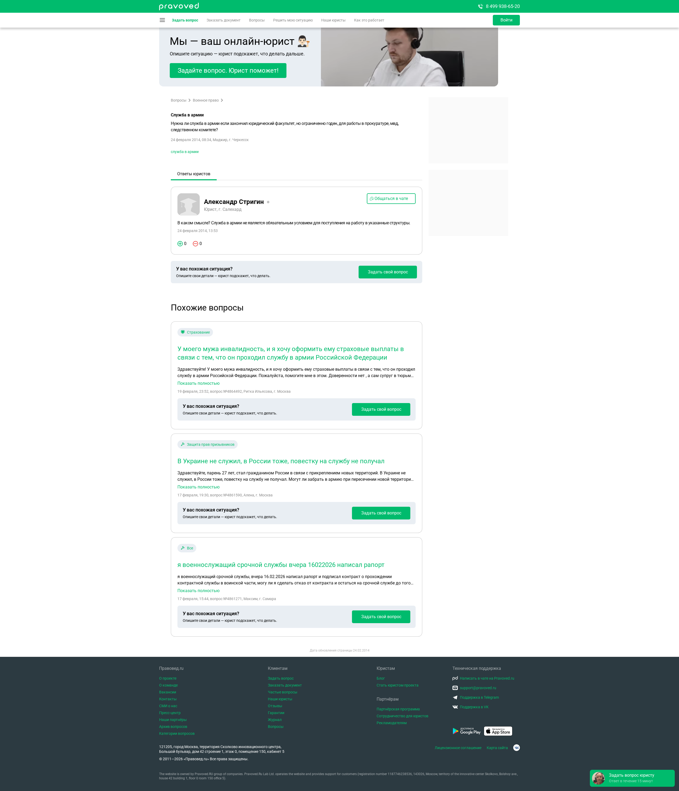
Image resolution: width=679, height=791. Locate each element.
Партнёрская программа (398, 709)
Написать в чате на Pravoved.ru (487, 678)
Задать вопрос (185, 20)
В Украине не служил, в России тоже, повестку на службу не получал (281, 461)
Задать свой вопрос (388, 271)
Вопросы (257, 20)
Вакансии (167, 692)
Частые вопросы (282, 692)
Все (190, 548)
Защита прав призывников (210, 444)
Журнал (275, 720)
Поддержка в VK (474, 707)
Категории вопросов (177, 733)
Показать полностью (198, 383)
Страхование (198, 332)
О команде (168, 685)
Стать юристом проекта (398, 685)
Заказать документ (224, 20)
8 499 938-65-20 (503, 6)
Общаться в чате (391, 198)
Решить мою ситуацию (293, 20)
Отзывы (275, 706)
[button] (632, 778)
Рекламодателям (392, 723)
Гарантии (276, 713)
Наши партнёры (173, 720)
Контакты (168, 699)
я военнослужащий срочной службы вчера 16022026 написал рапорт (281, 565)
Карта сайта (497, 748)
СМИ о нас (168, 706)
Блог (381, 678)
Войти (506, 20)
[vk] (516, 747)
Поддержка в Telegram (479, 697)
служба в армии (185, 152)
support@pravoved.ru (478, 688)
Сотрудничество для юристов (402, 716)
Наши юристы (333, 20)
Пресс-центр (170, 713)
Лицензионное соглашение (458, 748)
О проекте (167, 678)
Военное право (206, 100)
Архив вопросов (173, 726)
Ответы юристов (193, 173)
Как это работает (369, 20)
